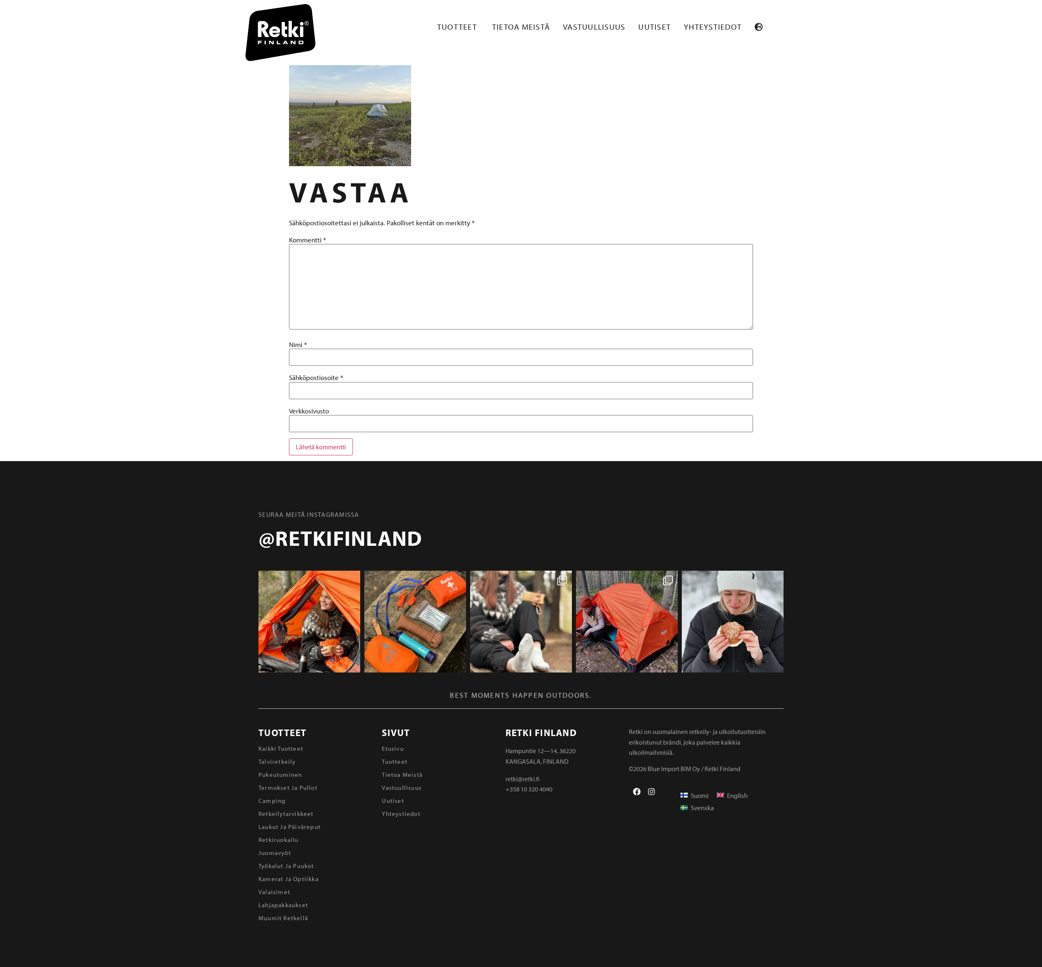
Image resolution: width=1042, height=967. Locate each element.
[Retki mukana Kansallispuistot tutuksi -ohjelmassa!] (627, 622)
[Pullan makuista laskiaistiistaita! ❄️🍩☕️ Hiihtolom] (733, 622)
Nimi (298, 344)
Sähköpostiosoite (316, 377)
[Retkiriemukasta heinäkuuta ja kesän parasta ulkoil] (309, 622)
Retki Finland (541, 732)
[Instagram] (651, 792)
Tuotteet (282, 732)
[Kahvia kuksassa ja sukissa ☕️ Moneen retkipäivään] (521, 622)
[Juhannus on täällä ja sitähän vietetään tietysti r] (415, 622)
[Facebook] (637, 792)
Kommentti (307, 239)
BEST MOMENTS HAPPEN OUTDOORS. (521, 695)
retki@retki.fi (522, 779)
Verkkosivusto (309, 410)
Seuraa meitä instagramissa (308, 514)
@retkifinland (340, 537)
